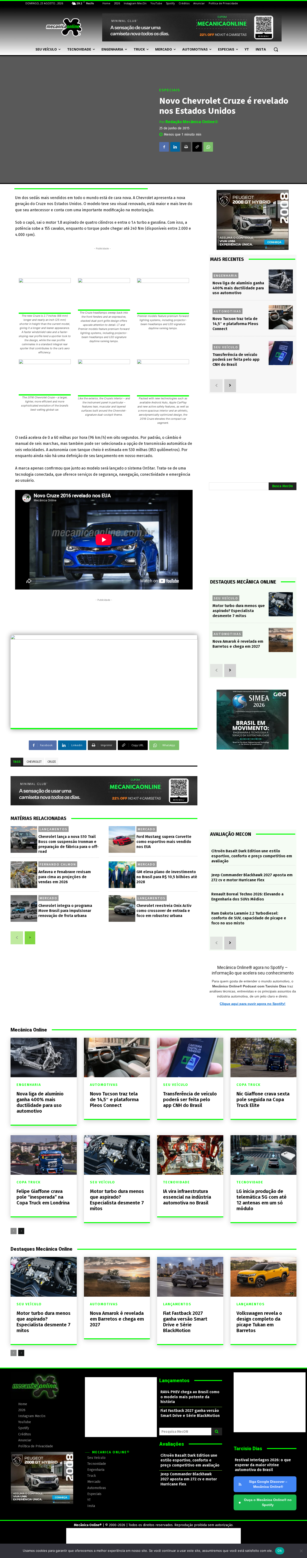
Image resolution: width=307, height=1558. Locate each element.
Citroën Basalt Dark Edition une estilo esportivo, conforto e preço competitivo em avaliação (251, 856)
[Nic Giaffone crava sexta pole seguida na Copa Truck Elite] (263, 1057)
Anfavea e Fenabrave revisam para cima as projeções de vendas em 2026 (64, 877)
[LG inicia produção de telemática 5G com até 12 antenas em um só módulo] (263, 1155)
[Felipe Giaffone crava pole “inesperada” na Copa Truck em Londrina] (44, 1155)
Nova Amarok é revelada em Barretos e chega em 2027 (238, 644)
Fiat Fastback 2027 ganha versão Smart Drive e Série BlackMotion (185, 1321)
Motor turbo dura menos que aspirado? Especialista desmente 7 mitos (239, 610)
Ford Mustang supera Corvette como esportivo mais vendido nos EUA (163, 841)
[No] (301, 1550)
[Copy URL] (197, 147)
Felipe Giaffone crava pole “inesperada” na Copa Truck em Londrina (43, 1197)
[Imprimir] (186, 147)
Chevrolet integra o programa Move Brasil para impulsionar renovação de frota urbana (65, 910)
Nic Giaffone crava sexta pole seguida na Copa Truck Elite (262, 1099)
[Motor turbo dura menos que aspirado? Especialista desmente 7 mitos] (281, 604)
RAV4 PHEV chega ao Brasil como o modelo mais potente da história (189, 1397)
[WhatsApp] (208, 147)
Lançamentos (53, 829)
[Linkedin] (175, 147)
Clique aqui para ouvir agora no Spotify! (252, 1004)
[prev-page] (17, 937)
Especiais (169, 90)
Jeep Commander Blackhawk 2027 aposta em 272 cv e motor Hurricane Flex (252, 877)
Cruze (51, 761)
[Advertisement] (102, 262)
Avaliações (171, 1444)
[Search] (216, 1431)
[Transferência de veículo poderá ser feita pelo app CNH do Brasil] (281, 353)
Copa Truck (248, 1085)
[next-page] (30, 937)
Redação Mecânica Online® (191, 121)
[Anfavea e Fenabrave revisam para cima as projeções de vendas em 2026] (24, 874)
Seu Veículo (226, 347)
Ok (279, 1550)
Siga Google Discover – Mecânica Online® (268, 1484)
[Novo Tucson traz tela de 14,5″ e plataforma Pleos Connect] (281, 317)
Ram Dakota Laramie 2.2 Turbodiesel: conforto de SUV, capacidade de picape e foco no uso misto (248, 918)
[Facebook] (164, 147)
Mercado (146, 829)
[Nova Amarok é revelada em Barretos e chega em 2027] (281, 640)
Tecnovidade (176, 1182)
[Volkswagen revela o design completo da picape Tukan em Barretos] (263, 1276)
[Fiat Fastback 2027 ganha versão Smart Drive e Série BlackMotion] (190, 1276)
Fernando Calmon (58, 864)
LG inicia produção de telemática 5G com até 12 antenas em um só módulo (261, 1199)
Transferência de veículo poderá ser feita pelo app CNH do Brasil (236, 359)
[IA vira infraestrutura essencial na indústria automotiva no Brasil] (190, 1155)
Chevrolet (34, 761)
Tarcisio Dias (248, 1448)
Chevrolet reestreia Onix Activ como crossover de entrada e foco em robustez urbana (163, 910)
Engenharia (225, 275)
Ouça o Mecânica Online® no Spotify (265, 1502)
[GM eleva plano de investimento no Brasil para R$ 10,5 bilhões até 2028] (122, 874)
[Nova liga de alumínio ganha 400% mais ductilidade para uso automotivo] (281, 281)
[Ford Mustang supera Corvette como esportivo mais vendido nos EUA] (122, 839)
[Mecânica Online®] (63, 27)
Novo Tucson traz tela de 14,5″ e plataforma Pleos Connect (235, 323)
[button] (276, 49)
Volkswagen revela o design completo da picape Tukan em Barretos (259, 1321)
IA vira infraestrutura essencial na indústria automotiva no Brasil (187, 1197)
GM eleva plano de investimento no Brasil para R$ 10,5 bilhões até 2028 (166, 877)
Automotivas (227, 311)
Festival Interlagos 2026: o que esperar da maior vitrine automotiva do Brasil (263, 1465)
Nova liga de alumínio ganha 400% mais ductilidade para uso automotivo (238, 288)
